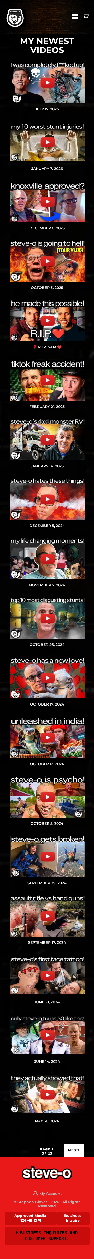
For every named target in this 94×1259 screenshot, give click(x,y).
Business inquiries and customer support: (49, 1235)
